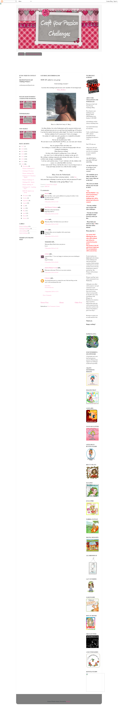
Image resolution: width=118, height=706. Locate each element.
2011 (22, 161)
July (24, 205)
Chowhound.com (49, 287)
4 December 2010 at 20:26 (51, 214)
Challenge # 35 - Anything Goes (29, 187)
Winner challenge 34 (27, 184)
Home (21, 54)
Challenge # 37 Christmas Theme (29, 176)
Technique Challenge (24, 228)
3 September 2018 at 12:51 (52, 291)
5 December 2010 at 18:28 (51, 224)
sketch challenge (23, 233)
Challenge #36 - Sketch (28, 182)
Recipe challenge (23, 226)
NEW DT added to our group (28, 191)
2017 (22, 146)
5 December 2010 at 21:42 (51, 248)
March (24, 216)
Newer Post (44, 302)
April (24, 213)
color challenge (23, 231)
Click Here (47, 285)
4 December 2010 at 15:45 (51, 202)
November (26, 195)
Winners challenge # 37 (28, 168)
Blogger (68, 701)
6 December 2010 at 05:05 (51, 272)
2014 (22, 154)
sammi (46, 219)
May (24, 210)
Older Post (78, 302)
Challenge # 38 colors (28, 171)
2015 (22, 151)
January (25, 218)
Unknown (47, 278)
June (24, 208)
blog (75, 177)
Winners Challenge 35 (28, 180)
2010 (22, 164)
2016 (22, 149)
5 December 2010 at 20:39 (51, 236)
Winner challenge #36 (28, 173)
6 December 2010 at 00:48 (51, 262)
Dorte (46, 230)
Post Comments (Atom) (54, 306)
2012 (22, 159)
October (25, 198)
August (25, 203)
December (25, 166)
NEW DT (47, 186)
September (26, 200)
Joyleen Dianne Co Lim (51, 268)
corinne (47, 254)
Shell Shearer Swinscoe (51, 207)
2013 (22, 156)
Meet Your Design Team (33, 54)
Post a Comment (47, 295)
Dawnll (47, 193)
